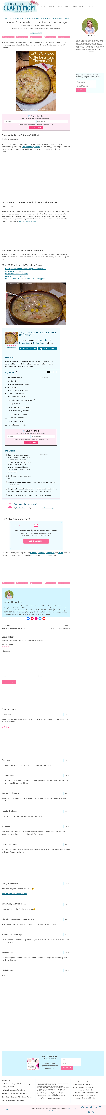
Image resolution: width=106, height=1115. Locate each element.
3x (55, 372)
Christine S (7, 970)
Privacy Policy (57, 1098)
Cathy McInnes (8, 884)
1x (48, 372)
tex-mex (66, 18)
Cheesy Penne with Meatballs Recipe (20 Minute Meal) (25, 269)
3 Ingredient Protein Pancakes (85, 1087)
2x (52, 372)
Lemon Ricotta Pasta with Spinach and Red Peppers (25, 279)
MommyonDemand (10, 935)
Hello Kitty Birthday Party (60, 627)
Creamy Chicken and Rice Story (85, 1098)
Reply (67, 714)
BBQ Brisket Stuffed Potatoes (16, 274)
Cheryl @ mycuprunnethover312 (16, 919)
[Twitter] (87, 1107)
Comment (7, 651)
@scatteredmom (21, 508)
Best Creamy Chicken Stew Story (86, 1095)
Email (40, 676)
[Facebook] (82, 1107)
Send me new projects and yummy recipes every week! (36, 124)
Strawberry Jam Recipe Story (84, 1090)
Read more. (98, 49)
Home (6, 1109)
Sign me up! (67, 1067)
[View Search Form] (103, 7)
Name (5, 676)
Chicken (18, 18)
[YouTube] (95, 1107)
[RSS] (93, 1111)
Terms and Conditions (47, 1098)
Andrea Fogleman (9, 793)
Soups (60, 18)
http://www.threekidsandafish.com (14, 894)
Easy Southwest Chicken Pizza (16, 276)
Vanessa (5, 952)
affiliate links (30, 28)
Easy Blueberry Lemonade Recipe (13, 1100)
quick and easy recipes (27, 221)
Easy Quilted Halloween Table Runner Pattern (16, 1097)
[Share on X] (36, 37)
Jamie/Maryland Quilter (12, 904)
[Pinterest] (100, 1107)
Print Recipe (30, 348)
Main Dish (25, 18)
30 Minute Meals (8, 18)
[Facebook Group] (89, 1111)
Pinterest (33, 553)
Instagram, (50, 553)
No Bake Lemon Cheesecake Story (86, 1093)
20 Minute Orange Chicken (15, 271)
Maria (4, 826)
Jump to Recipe (36, 33)
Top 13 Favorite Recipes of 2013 (14, 627)
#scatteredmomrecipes (48, 508)
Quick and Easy (34, 18)
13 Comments (47, 25)
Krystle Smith (8, 811)
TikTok (60, 553)
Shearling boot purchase (31, 147)
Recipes (43, 18)
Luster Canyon (8, 844)
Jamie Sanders (27, 25)
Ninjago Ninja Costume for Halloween (14, 1090)
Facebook (41, 553)
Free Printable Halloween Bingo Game (14, 1093)
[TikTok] (91, 1107)
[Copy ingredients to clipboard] (17, 372)
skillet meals (52, 18)
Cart (97, 6)
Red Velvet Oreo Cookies (83, 1084)
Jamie (8, 775)
